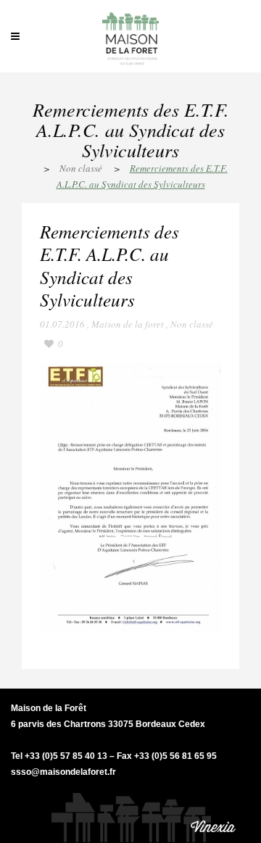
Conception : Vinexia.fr (214, 813)
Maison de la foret (127, 324)
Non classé (80, 168)
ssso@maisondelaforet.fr (63, 772)
